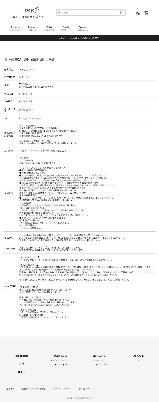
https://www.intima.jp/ (30, 118)
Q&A (21, 363)
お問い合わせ (83, 389)
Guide (21, 371)
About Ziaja (21, 355)
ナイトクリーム (100, 364)
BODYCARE (60, 355)
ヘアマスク (139, 360)
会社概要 (10, 389)
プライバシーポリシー (61, 389)
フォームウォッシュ (61, 364)
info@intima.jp (26, 109)
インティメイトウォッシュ (61, 360)
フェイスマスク (100, 360)
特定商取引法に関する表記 (33, 389)
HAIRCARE (138, 355)
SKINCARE (99, 355)
